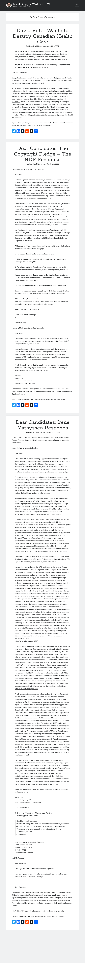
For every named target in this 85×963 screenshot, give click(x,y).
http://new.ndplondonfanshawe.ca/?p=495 (31, 548)
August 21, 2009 (52, 46)
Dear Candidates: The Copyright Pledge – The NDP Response (42, 154)
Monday (17, 437)
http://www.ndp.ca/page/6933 (26, 689)
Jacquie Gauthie (58, 916)
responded (41, 440)
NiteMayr (40, 46)
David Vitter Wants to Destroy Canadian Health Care (42, 36)
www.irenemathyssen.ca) (50, 747)
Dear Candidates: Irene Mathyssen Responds (42, 425)
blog (64, 399)
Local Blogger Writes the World (34, 4)
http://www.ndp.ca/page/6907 (26, 641)
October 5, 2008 (52, 164)
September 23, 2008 (52, 432)
